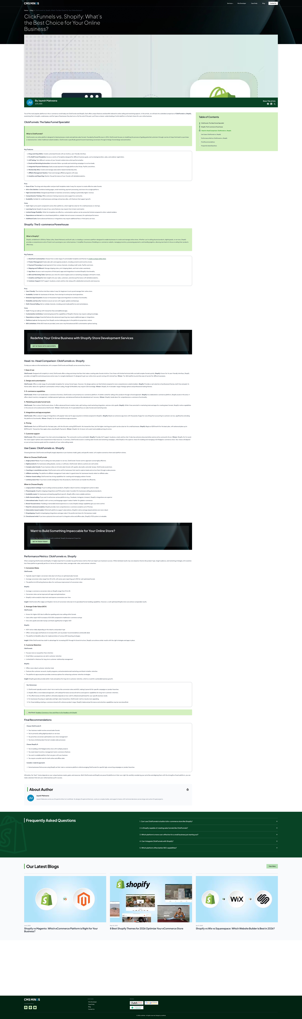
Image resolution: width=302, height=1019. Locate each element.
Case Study (254, 3)
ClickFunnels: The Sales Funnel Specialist (212, 123)
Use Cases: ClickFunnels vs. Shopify (211, 134)
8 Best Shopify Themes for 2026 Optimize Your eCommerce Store (146, 928)
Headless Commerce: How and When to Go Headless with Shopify (56, 712)
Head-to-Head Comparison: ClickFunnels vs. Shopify (216, 130)
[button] (209, 821)
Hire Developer (242, 3)
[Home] (32, 3)
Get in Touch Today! (40, 541)
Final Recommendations (208, 142)
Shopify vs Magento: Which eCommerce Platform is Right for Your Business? (61, 930)
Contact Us (273, 3)
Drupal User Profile (187, 789)
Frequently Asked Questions (209, 146)
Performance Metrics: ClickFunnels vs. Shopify (214, 138)
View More (272, 866)
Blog (263, 3)
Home (26, 10)
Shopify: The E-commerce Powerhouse (212, 127)
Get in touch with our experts (44, 346)
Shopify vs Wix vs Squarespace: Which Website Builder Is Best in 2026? (235, 928)
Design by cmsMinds (161, 1015)
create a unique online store (97, 259)
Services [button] (229, 3)
